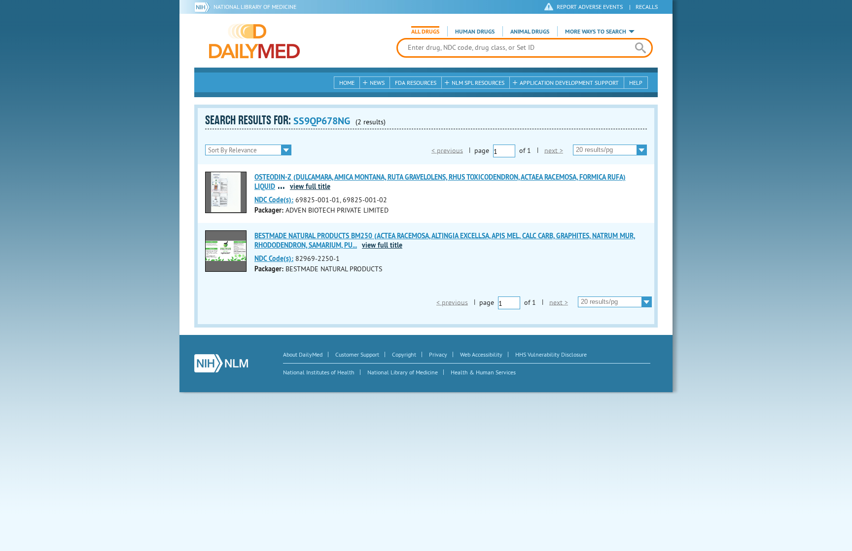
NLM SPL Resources (478, 82)
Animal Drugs (529, 32)
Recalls (647, 6)
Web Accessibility (481, 354)
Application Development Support (569, 82)
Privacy (438, 354)
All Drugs (425, 32)
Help (635, 82)
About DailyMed (302, 354)
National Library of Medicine (254, 6)
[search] (640, 47)
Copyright (404, 354)
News (377, 82)
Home (347, 82)
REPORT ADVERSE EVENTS (590, 6)
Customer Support (357, 354)
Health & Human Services (483, 372)
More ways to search (595, 32)
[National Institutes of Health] (203, 6)
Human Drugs (475, 32)
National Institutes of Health (319, 372)
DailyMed (254, 41)
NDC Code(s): (273, 199)
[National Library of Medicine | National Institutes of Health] (221, 363)
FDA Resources (415, 82)
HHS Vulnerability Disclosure (551, 354)
